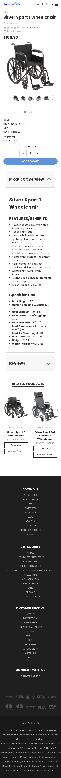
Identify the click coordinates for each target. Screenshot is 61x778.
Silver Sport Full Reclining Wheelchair (45, 435)
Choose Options (16, 451)
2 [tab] (30, 112)
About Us (31, 521)
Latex (30, 503)
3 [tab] (36, 112)
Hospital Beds (30, 561)
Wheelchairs (30, 574)
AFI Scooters (30, 648)
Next (52, 98)
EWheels (30, 635)
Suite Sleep (30, 644)
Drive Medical (30, 618)
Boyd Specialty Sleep (31, 626)
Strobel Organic (30, 622)
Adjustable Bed (30, 579)
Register (36, 530)
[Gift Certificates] (46, 4)
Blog (30, 516)
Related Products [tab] (28, 384)
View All (30, 657)
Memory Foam (30, 499)
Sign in (24, 530)
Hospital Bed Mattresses (30, 557)
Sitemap (30, 534)
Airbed (30, 552)
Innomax (30, 613)
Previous (8, 98)
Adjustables (30, 495)
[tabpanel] (15, 98)
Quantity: (30, 146)
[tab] (30, 179)
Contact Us (30, 525)
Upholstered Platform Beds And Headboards (31, 570)
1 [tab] (25, 112)
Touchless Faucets (30, 566)
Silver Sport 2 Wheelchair (16, 433)
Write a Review (12, 31)
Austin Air (30, 653)
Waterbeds (31, 508)
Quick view (16, 445)
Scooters (30, 512)
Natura (31, 631)
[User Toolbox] (42, 4)
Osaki (31, 640)
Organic (30, 592)
